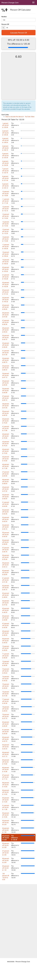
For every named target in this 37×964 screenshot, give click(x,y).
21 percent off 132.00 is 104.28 (5, 277)
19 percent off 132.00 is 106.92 (5, 262)
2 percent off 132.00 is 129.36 (5, 133)
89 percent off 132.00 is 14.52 (5, 792)
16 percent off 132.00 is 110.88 (5, 239)
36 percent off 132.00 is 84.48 (5, 390)
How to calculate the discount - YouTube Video (19, 117)
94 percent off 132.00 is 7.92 (5, 830)
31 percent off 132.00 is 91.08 (5, 353)
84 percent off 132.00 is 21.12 (5, 754)
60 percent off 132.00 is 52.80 (5, 572)
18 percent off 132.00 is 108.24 (5, 254)
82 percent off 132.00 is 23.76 (5, 739)
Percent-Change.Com (10, 2)
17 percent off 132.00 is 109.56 (5, 246)
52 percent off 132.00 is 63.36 (5, 512)
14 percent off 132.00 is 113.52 (5, 224)
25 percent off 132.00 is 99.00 (5, 307)
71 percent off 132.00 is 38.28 (5, 656)
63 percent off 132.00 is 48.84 (5, 595)
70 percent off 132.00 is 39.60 (5, 648)
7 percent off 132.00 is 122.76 (5, 171)
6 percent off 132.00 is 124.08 (5, 163)
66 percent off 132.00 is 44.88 (5, 618)
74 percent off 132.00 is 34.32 (5, 678)
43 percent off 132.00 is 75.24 (5, 443)
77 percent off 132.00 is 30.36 (5, 701)
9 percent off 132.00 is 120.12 (5, 186)
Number (4, 17)
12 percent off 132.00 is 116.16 (5, 209)
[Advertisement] (18, 80)
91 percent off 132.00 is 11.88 (5, 807)
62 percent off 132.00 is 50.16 (5, 587)
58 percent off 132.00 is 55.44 (5, 557)
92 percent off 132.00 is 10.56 (5, 815)
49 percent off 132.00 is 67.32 (5, 489)
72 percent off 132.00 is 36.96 (5, 663)
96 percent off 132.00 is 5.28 (5, 845)
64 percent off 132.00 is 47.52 (5, 603)
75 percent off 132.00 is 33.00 (5, 686)
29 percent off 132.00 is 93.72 (5, 337)
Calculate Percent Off (18, 32)
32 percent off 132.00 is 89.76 (5, 360)
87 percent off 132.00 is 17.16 (5, 777)
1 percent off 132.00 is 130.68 (5, 125)
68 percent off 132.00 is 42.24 (5, 633)
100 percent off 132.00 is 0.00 (5, 876)
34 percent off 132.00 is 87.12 (5, 375)
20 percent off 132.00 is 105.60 (5, 269)
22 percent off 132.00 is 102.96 (5, 284)
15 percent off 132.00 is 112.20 (5, 231)
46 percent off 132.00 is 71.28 (5, 466)
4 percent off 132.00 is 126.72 (5, 148)
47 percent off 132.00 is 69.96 (5, 474)
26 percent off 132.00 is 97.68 (5, 315)
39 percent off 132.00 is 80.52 (5, 413)
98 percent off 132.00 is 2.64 (5, 860)
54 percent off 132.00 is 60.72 (5, 527)
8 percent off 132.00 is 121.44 (5, 178)
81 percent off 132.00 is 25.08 (5, 731)
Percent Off (5, 24)
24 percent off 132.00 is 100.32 (5, 299)
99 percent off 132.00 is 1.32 (5, 868)
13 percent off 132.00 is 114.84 (5, 216)
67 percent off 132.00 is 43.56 (5, 625)
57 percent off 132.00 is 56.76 (5, 550)
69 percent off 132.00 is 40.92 (5, 641)
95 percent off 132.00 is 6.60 (5, 838)
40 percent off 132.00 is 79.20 (5, 421)
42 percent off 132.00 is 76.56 (5, 436)
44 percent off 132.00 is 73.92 (5, 451)
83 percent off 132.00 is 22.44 (5, 747)
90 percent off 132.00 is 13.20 (5, 800)
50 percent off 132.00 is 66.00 (5, 497)
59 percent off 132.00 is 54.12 (5, 565)
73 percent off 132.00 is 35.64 (5, 671)
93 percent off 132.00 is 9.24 (5, 822)
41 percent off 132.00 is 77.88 (5, 428)
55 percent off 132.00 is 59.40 (5, 534)
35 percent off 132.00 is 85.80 (5, 383)
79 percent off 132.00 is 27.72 (5, 716)
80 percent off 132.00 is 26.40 (5, 724)
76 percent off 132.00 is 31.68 (5, 694)
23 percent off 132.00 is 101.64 (5, 292)
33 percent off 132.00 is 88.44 (5, 368)
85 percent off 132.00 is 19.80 (5, 762)
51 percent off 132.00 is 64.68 (5, 504)
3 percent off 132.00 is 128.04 (5, 140)
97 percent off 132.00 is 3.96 (5, 853)
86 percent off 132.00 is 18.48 (5, 769)
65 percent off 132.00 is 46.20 (5, 610)
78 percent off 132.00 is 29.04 (5, 709)
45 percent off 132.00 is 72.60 (5, 459)
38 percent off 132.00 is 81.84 (5, 406)
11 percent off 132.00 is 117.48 (5, 201)
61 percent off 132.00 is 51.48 (5, 580)
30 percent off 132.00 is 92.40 (5, 345)
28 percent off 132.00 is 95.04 (5, 330)
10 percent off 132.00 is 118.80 (5, 193)
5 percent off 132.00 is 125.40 (5, 155)
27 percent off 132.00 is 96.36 (5, 322)
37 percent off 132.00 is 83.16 (5, 398)
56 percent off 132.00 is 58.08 (5, 542)
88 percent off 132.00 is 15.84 (5, 785)
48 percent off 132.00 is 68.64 (5, 481)
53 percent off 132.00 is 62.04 (5, 519)
